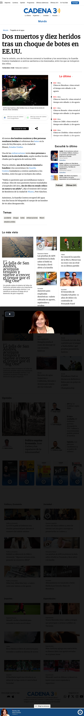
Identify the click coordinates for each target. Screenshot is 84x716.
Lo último (65, 76)
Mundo (6, 30)
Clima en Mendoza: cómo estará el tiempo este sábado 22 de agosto (66, 88)
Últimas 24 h (54, 3)
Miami (31, 191)
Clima (59, 83)
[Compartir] (36, 128)
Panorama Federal (42, 253)
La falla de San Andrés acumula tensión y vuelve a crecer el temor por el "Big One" (16, 272)
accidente (7, 218)
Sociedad (40, 288)
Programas (30, 3)
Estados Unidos (16, 147)
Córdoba (46, 15)
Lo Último (28, 15)
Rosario (54, 15)
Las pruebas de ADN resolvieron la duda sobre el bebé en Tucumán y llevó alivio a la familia (46, 262)
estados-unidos (9, 222)
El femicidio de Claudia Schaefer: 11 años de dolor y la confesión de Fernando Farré (70, 298)
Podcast (59, 185)
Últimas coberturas (42, 3)
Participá (75, 3)
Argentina (36, 15)
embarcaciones (18, 153)
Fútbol (63, 254)
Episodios (62, 160)
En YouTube (64, 3)
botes (36, 141)
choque (15, 218)
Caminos (15, 3)
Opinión (22, 3)
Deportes (7, 3)
